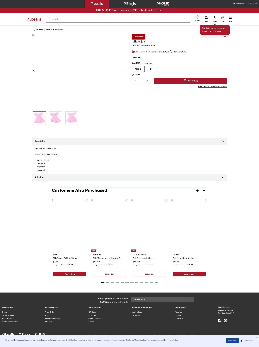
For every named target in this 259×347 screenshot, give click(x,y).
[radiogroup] (179, 69)
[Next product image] (125, 70)
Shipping (39, 177)
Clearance (58, 30)
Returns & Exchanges (53, 319)
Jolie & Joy (138, 41)
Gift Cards (92, 312)
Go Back (39, 30)
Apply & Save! (137, 312)
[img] (79, 71)
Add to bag (75, 274)
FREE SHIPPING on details (212, 87)
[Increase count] (147, 81)
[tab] (103, 282)
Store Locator (93, 315)
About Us (178, 312)
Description (40, 141)
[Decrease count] (135, 81)
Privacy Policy (173, 340)
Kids (48, 30)
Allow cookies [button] (232, 340)
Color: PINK (137, 58)
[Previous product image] (34, 70)
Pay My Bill (136, 315)
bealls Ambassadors (10, 322)
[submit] (189, 299)
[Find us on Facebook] (219, 320)
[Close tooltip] (227, 26)
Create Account (8, 315)
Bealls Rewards (8, 319)
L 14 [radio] (151, 69)
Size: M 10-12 (137, 63)
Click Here (145, 10)
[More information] (171, 51)
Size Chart (149, 63)
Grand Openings (94, 319)
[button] (247, 340)
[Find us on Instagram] (225, 320)
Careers (178, 315)
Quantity (136, 75)
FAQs (47, 315)
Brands (91, 322)
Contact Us (179, 319)
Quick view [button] (115, 274)
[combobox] (118, 19)
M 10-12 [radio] (138, 69)
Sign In (4, 312)
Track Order (49, 312)
